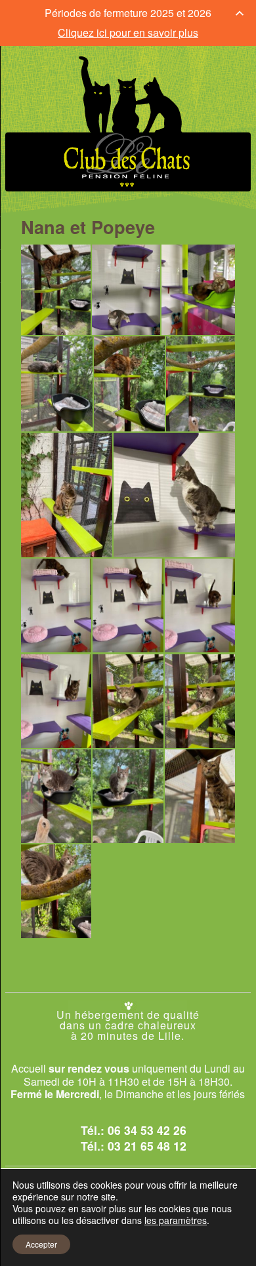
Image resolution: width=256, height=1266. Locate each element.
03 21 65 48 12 (147, 1145)
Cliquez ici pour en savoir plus (128, 32)
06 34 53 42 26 (147, 1130)
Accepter (41, 1244)
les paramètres (175, 1220)
